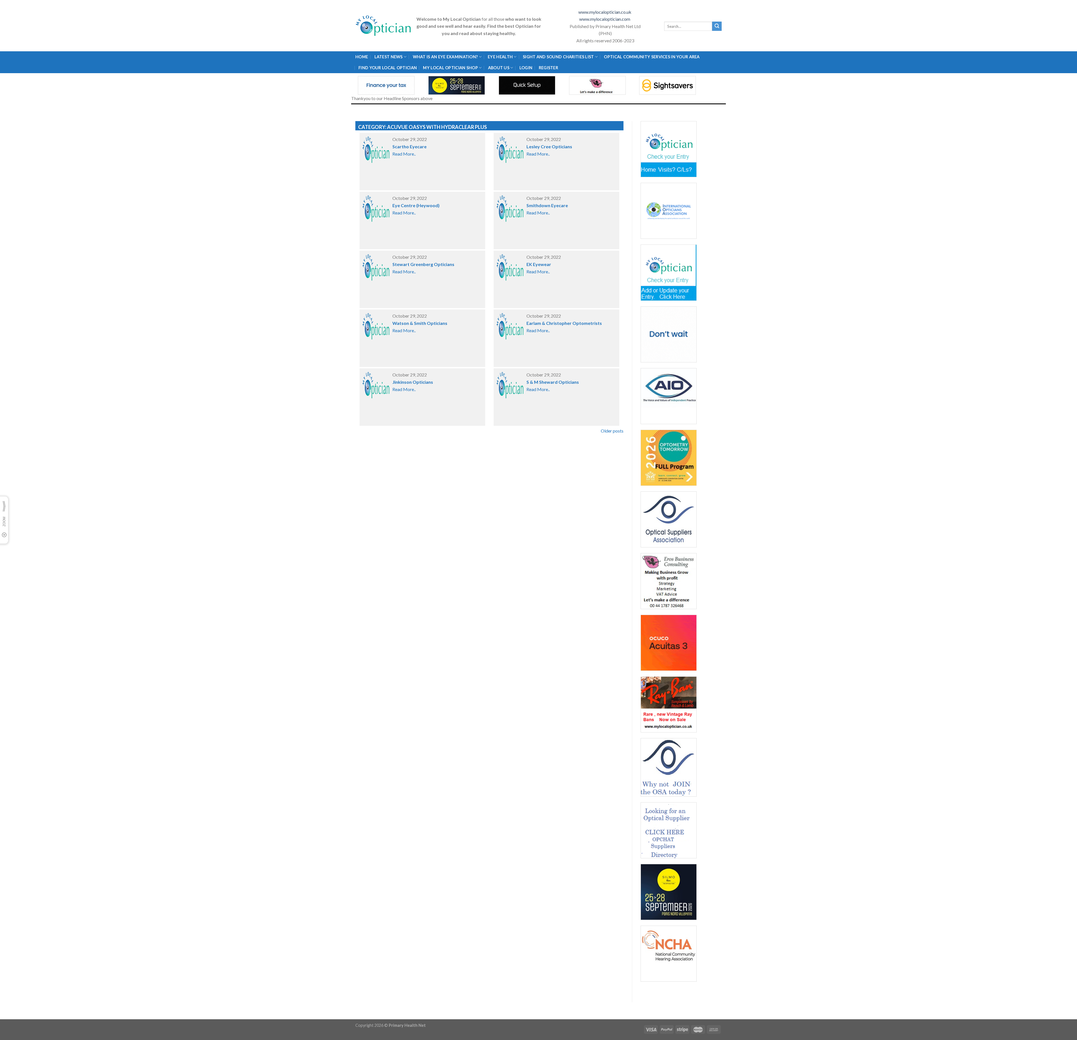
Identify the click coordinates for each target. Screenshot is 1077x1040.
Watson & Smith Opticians (419, 323)
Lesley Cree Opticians (549, 146)
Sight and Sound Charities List (558, 56)
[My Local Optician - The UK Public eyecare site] (383, 25)
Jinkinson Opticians (412, 382)
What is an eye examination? (445, 56)
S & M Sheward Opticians (552, 382)
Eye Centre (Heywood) (415, 205)
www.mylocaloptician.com (605, 19)
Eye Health (500, 56)
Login (525, 67)
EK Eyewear (538, 264)
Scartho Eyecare (409, 146)
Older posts (612, 430)
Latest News (388, 56)
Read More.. (404, 153)
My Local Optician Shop (450, 67)
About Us (498, 67)
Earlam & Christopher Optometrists (564, 323)
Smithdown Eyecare (547, 205)
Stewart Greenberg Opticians (423, 264)
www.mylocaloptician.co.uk (605, 12)
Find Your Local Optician (387, 67)
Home (361, 56)
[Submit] (717, 26)
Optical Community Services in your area (651, 56)
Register (548, 67)
